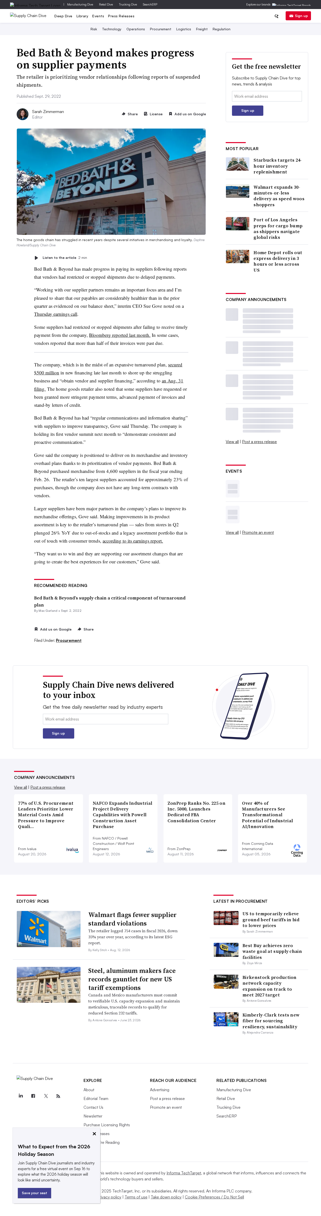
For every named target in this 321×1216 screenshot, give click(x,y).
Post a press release (259, 441)
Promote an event (258, 532)
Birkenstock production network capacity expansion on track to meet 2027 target (270, 986)
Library (82, 16)
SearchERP (150, 4)
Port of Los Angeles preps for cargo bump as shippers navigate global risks (278, 228)
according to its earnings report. (133, 541)
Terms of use (136, 1196)
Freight (202, 29)
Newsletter (93, 1116)
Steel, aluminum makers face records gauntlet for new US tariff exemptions (132, 979)
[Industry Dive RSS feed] (58, 1096)
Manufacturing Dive (80, 4)
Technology (111, 29)
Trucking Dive (128, 4)
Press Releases (121, 16)
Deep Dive (63, 16)
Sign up (301, 16)
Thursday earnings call (55, 314)
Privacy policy (109, 1196)
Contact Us (93, 1107)
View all (232, 441)
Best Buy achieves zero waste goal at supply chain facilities (272, 951)
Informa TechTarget (184, 1172)
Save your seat (34, 1193)
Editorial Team (96, 1098)
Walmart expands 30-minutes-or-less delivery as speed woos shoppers (279, 196)
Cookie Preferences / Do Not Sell (214, 1196)
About (89, 1089)
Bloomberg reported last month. (119, 335)
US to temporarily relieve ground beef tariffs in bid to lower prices (271, 919)
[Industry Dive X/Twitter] (45, 1096)
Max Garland (48, 611)
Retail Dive (106, 4)
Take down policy (166, 1196)
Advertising (159, 1089)
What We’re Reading (102, 1142)
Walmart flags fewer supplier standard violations (132, 919)
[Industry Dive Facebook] (33, 1096)
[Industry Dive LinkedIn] (20, 1096)
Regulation (221, 29)
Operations (135, 29)
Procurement (160, 29)
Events (98, 16)
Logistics (183, 29)
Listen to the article (65, 258)
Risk (94, 29)
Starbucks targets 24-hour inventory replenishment (278, 166)
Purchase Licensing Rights (107, 1124)
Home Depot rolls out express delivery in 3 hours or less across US (278, 261)
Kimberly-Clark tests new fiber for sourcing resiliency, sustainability (271, 1021)
